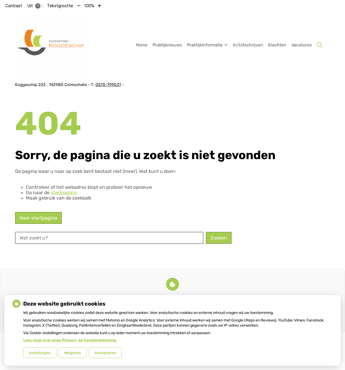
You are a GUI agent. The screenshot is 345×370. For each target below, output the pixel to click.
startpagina (64, 192)
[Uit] (39, 6)
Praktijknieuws (167, 44)
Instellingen (40, 353)
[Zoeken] (320, 45)
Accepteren (105, 353)
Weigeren (72, 353)
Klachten (277, 44)
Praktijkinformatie (205, 44)
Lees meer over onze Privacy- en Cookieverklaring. (70, 340)
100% (89, 5)
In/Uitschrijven (248, 44)
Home (141, 44)
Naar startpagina (38, 218)
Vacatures (301, 44)
